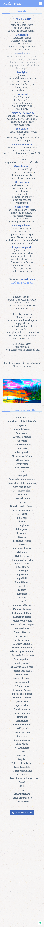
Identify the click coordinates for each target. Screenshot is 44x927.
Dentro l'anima (27, 279)
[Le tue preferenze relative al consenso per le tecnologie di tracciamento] (40, 923)
